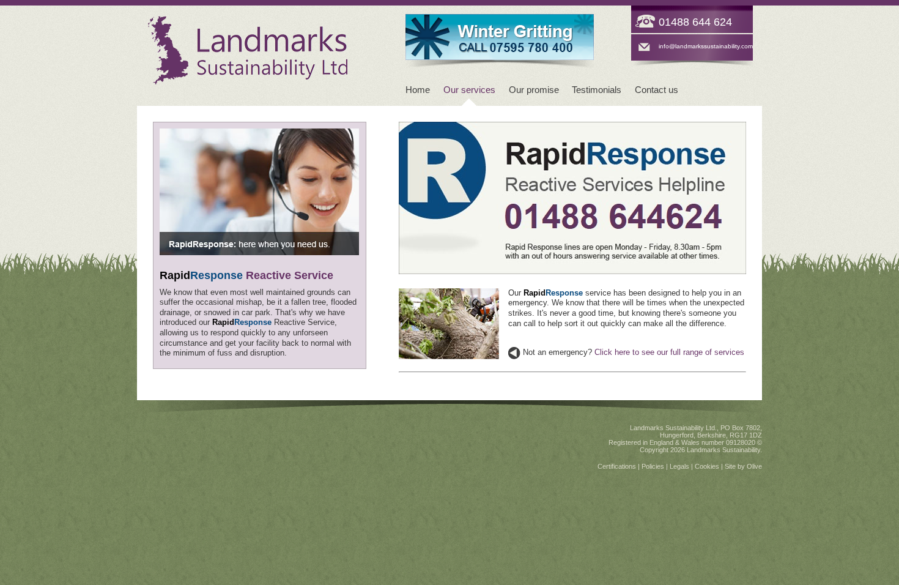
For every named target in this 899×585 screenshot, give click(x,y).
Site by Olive (743, 466)
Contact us (656, 89)
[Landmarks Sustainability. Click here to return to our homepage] (247, 83)
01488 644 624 (695, 22)
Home (417, 89)
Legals (679, 466)
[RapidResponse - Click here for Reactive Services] (499, 18)
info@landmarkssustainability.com (706, 46)
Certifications (616, 466)
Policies (653, 466)
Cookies (707, 466)
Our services (469, 89)
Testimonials (596, 89)
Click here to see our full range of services (669, 352)
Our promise (534, 89)
